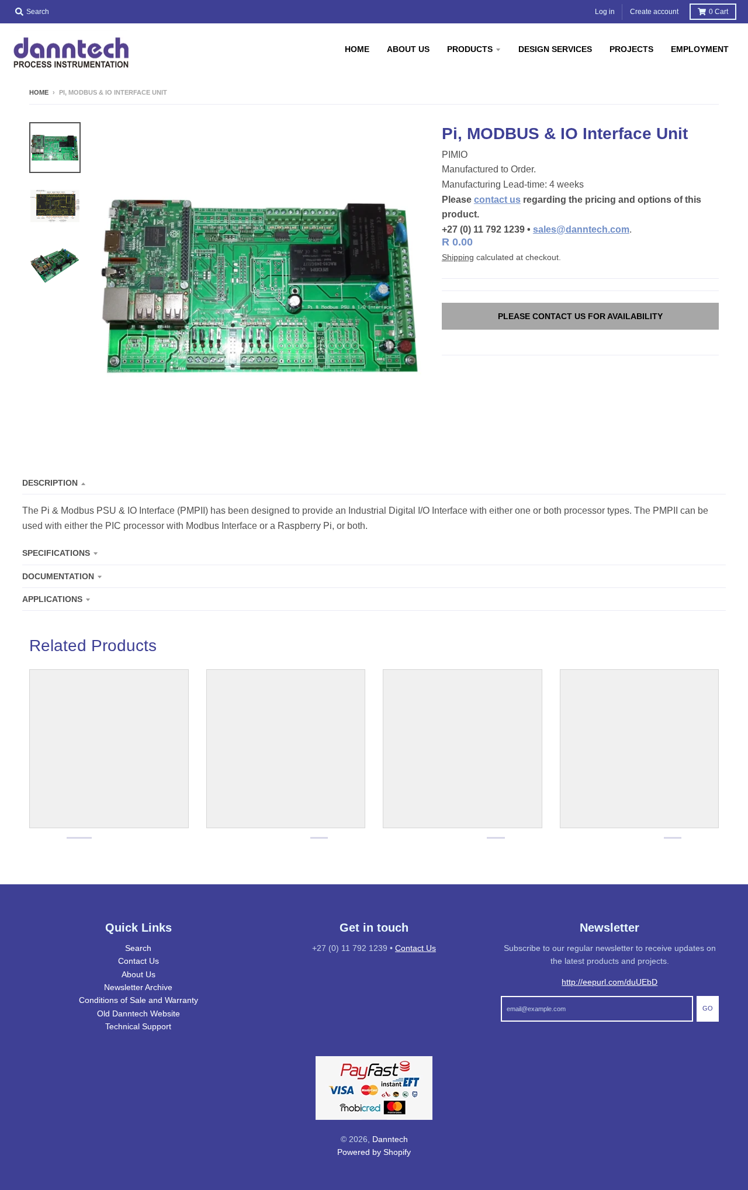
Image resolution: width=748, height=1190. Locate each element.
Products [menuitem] (470, 49)
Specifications (56, 553)
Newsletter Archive (138, 987)
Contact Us (138, 961)
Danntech (390, 1139)
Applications (52, 599)
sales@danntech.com (581, 229)
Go (707, 1008)
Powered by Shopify (374, 1152)
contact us (497, 200)
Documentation (58, 576)
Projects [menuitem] (631, 49)
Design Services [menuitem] (555, 49)
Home (39, 92)
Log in (605, 12)
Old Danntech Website (138, 1013)
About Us (138, 974)
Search (138, 948)
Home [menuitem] (357, 49)
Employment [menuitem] (700, 49)
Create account (654, 12)
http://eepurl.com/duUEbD (609, 982)
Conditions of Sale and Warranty (138, 1000)
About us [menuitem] (408, 49)
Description (50, 482)
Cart (718, 12)
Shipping (458, 257)
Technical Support (138, 1026)
